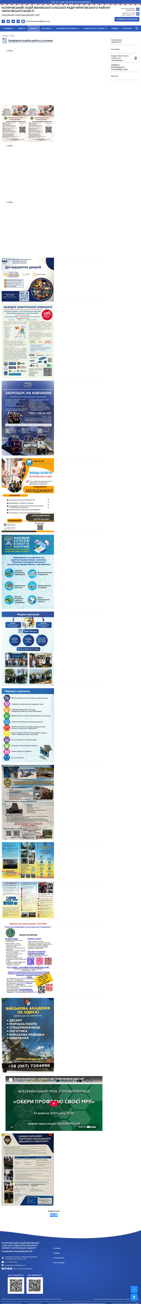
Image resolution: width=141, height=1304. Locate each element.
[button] (136, 28)
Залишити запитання (127, 19)
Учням (11, 36)
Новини (57, 1253)
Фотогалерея (59, 1263)
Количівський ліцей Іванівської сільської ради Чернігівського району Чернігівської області (56, 9)
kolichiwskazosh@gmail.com (38, 21)
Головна (5, 36)
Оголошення (59, 1258)
